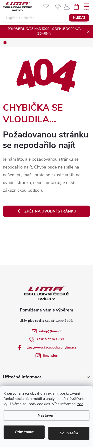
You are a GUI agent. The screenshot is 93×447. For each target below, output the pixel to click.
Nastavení (46, 415)
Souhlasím (69, 433)
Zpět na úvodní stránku (50, 211)
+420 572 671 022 (50, 339)
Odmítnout (24, 432)
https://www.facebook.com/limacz (50, 347)
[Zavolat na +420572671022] (58, 7)
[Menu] (86, 6)
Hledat (79, 18)
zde (80, 404)
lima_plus (50, 355)
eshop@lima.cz (50, 331)
